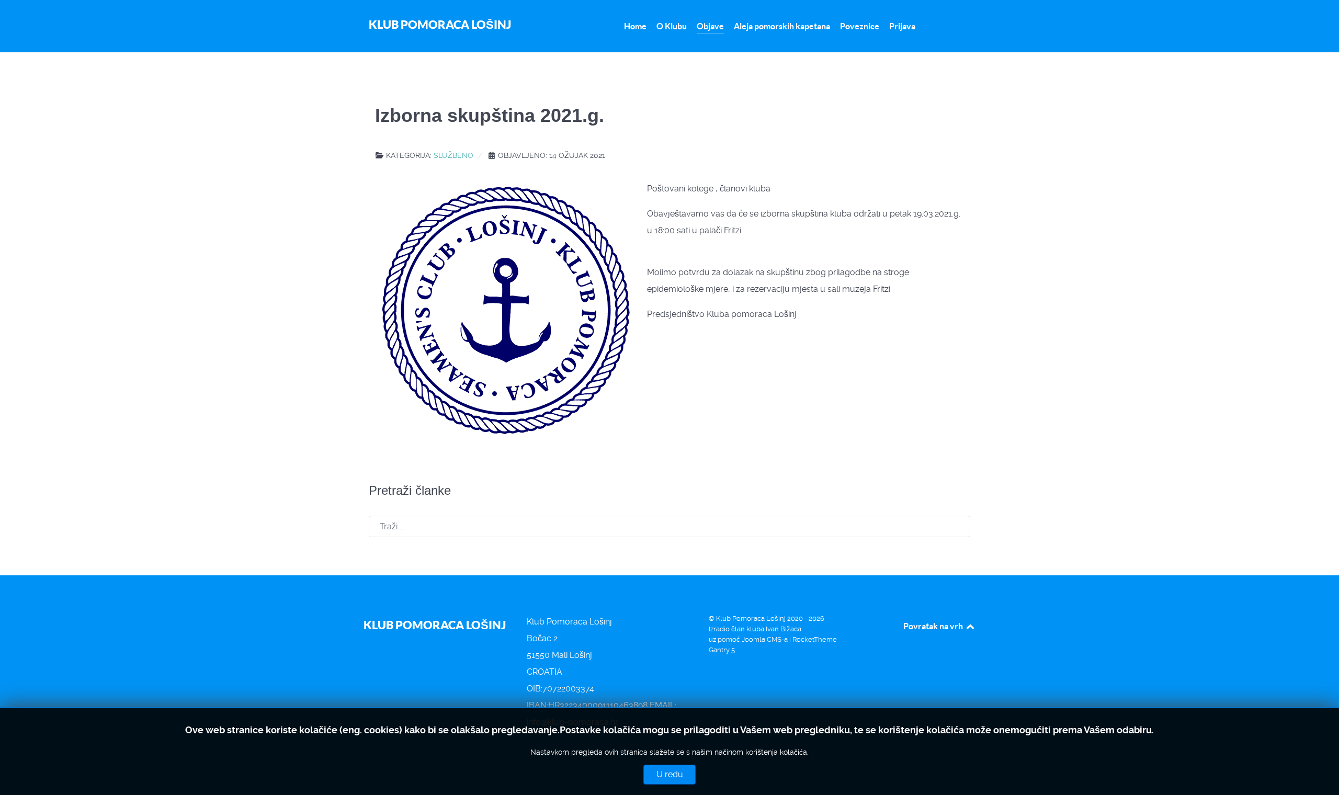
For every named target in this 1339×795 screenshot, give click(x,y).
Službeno (453, 155)
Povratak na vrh (933, 626)
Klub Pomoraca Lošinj (440, 24)
